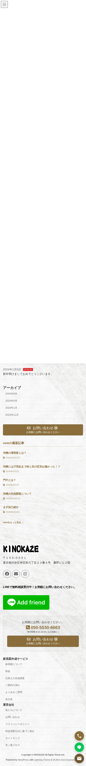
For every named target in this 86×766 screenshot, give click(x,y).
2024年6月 (11, 400)
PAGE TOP (80, 738)
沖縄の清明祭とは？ (14, 453)
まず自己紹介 (11, 507)
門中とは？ (9, 480)
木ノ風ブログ (12, 745)
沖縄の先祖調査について (17, 493)
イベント (28, 369)
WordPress (23, 760)
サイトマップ (12, 738)
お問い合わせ (12, 717)
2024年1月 (11, 407)
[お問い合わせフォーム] (79, 758)
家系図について (13, 664)
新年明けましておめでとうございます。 (28, 374)
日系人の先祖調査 (15, 678)
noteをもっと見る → (13, 522)
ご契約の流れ (12, 685)
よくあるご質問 (13, 692)
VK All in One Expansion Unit (66, 760)
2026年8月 (11, 393)
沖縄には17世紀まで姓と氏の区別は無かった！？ (31, 466)
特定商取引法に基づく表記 (19, 731)
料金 (7, 671)
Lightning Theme (42, 760)
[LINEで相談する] (79, 747)
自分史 (9, 699)
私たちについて (13, 710)
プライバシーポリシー (17, 724)
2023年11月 (12, 414)
